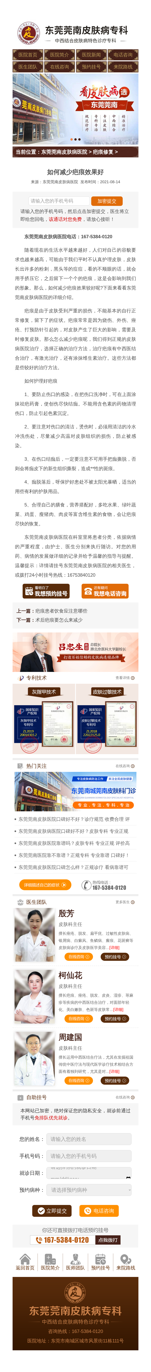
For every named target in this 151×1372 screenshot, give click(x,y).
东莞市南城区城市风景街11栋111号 (87, 1340)
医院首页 (27, 54)
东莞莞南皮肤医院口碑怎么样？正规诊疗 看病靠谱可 (73, 867)
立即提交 (56, 1211)
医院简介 (59, 54)
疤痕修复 (103, 152)
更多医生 (123, 902)
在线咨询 (59, 66)
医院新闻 (91, 54)
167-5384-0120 (87, 1331)
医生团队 (27, 66)
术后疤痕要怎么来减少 (59, 620)
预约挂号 (91, 66)
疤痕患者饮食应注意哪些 (61, 611)
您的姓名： (32, 1139)
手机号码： (32, 1156)
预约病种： (32, 1190)
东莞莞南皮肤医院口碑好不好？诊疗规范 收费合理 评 (74, 819)
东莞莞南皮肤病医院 (64, 152)
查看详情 (123, 678)
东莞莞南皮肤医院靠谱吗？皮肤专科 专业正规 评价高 (74, 843)
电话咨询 (123, 54)
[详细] (114, 947)
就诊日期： (32, 1173)
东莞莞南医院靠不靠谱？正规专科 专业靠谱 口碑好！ (74, 855)
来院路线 (123, 66)
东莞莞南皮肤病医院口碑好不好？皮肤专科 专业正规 (73, 831)
